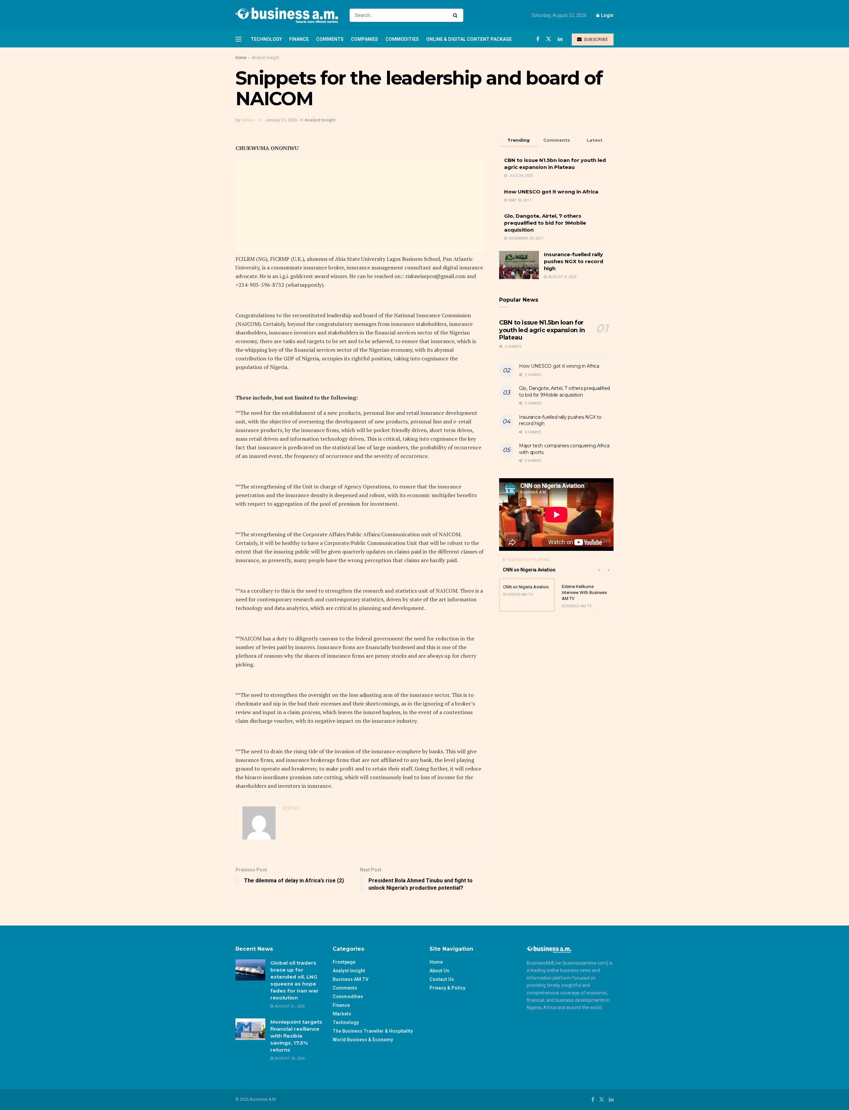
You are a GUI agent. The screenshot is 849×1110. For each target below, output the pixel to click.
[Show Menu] (238, 39)
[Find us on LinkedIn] (560, 39)
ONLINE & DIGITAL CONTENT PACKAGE (469, 39)
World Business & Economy (363, 1039)
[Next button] (609, 569)
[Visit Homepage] (286, 15)
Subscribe (595, 39)
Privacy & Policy (447, 988)
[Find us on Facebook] (537, 39)
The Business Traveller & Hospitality (373, 1031)
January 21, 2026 (281, 119)
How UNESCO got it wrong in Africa (551, 191)
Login (607, 15)
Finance (299, 39)
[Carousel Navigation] (604, 569)
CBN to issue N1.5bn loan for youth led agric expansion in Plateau (542, 330)
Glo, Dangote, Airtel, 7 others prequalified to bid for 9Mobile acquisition (545, 223)
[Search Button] (456, 15)
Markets (342, 1013)
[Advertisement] (359, 205)
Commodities (402, 39)
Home (240, 57)
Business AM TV (350, 979)
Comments (330, 39)
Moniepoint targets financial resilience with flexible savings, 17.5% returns (296, 1036)
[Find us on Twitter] (548, 39)
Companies (364, 39)
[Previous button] (599, 569)
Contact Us (441, 979)
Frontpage (344, 962)
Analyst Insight (265, 57)
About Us (439, 970)
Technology (266, 39)
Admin (248, 119)
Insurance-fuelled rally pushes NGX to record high (573, 261)
